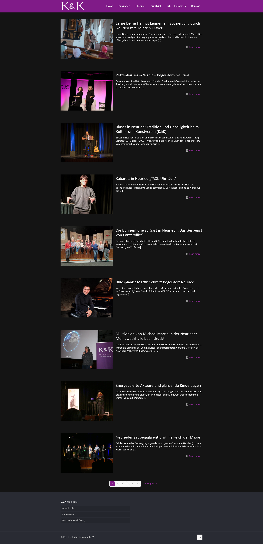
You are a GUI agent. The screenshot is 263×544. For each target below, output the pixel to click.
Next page (150, 484)
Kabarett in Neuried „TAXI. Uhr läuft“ (146, 179)
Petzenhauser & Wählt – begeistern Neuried (152, 75)
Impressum (68, 514)
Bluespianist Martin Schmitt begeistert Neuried (155, 282)
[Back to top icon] (199, 537)
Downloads (68, 508)
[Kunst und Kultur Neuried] (72, 6)
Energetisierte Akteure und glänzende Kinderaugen (158, 386)
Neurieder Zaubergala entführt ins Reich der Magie (158, 437)
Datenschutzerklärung (73, 520)
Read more (194, 47)
